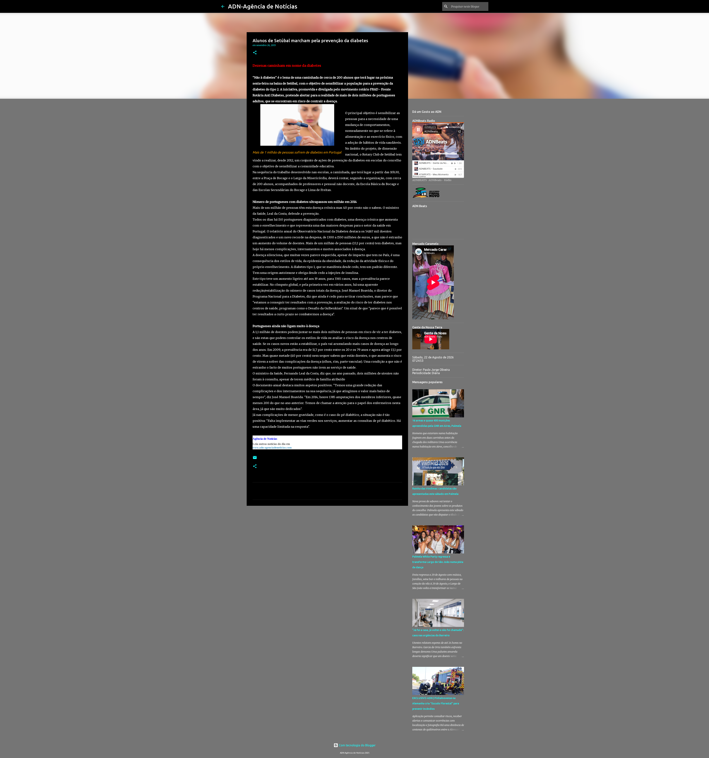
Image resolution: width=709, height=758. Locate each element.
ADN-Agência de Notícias (262, 6)
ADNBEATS (419, 180)
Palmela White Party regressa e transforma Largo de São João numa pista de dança (437, 562)
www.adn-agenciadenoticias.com (272, 447)
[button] (255, 52)
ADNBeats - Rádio (440, 180)
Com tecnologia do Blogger (357, 745)
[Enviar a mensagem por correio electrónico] (255, 459)
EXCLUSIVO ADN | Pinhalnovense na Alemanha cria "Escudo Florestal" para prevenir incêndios (435, 703)
